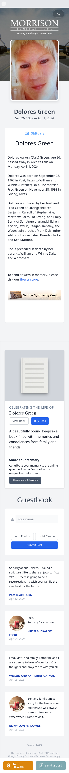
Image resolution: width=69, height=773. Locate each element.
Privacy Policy (23, 756)
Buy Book (40, 421)
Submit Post (34, 545)
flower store (29, 279)
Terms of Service (45, 756)
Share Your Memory (25, 480)
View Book (18, 421)
